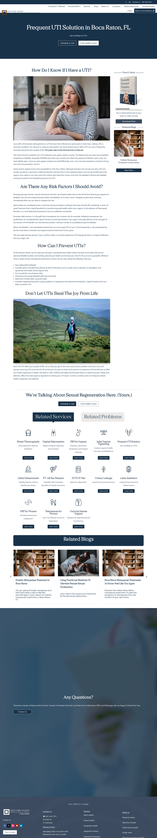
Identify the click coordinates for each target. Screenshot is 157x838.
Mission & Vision (128, 817)
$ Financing (47, 823)
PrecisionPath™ (74, 6)
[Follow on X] (8, 825)
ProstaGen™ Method (56, 6)
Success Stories (148, 6)
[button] (129, 2)
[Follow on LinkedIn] (21, 825)
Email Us (48, 819)
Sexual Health (89, 820)
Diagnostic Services (91, 831)
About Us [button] (105, 6)
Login (129, 11)
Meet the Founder (129, 823)
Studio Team (127, 833)
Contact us (136, 2)
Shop (96, 6)
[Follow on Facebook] (4, 825)
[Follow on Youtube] (16, 825)
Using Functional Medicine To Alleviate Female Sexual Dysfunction (75, 583)
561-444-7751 (147, 2)
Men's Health (89, 815)
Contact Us (22, 712)
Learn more (28, 458)
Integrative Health (91, 826)
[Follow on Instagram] (12, 825)
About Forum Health (130, 828)
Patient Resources (131, 6)
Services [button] (87, 6)
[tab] (53, 417)
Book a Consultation (143, 11)
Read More (129, 170)
